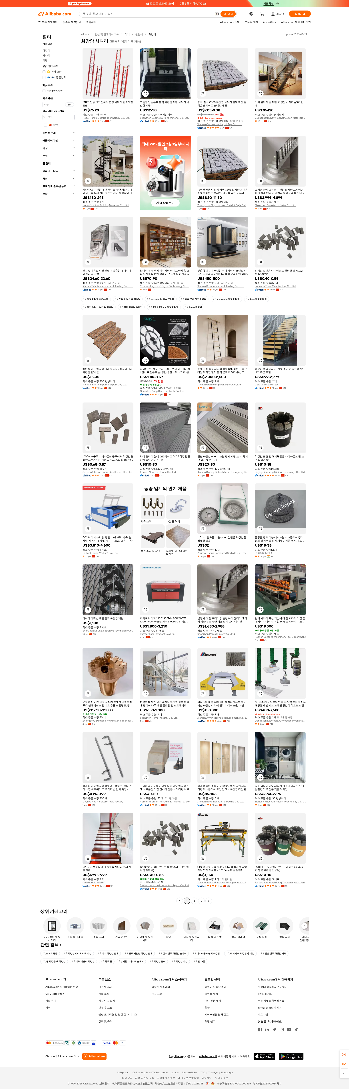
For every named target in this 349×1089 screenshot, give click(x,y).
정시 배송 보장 (107, 1000)
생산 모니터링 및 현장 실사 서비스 (118, 1014)
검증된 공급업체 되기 (270, 1007)
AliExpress (123, 1072)
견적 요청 (157, 993)
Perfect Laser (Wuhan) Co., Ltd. (100, 552)
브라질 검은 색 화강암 (129, 299)
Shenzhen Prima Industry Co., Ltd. (216, 633)
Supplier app (176, 1056)
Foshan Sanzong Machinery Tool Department (280, 636)
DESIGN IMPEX (263, 552)
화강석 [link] (152, 34)
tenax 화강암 (195, 307)
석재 (127, 34)
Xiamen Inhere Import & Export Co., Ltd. (105, 384)
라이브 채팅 (211, 993)
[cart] (263, 14)
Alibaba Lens (65, 1056)
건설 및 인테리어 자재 (107, 34)
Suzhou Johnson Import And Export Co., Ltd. (107, 472)
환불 (207, 1007)
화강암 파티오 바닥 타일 (79, 953)
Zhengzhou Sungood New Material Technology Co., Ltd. (108, 720)
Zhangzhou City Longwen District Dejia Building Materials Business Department (222, 205)
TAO (202, 1072)
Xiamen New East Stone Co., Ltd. (158, 472)
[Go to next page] (208, 901)
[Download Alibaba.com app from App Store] (264, 1056)
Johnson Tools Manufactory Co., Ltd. (275, 286)
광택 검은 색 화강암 (55, 961)
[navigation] (58, 468)
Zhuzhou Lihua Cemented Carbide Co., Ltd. (221, 552)
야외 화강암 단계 (110, 953)
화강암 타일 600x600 (98, 299)
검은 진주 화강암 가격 (275, 953)
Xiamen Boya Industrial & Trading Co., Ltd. (220, 286)
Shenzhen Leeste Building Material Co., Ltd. (164, 117)
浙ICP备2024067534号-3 (267, 1083)
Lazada (174, 1072)
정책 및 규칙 (105, 1021)
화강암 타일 (181, 961)
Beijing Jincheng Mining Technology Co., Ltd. (280, 472)
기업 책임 (50, 1000)
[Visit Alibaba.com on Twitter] (274, 1029)
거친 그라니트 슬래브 (133, 961)
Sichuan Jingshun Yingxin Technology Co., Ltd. (165, 286)
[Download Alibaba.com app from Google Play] (291, 1056)
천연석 (139, 34)
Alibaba (85, 34)
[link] (344, 1054)
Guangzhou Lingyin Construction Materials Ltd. (280, 117)
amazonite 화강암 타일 (228, 299)
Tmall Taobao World (157, 1072)
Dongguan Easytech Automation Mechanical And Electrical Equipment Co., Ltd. (280, 720)
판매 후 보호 (105, 1007)
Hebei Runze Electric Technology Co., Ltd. (106, 117)
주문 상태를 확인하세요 (271, 1000)
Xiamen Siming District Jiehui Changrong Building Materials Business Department (222, 472)
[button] (217, 14)
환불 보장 (104, 993)
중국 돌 (108, 961)
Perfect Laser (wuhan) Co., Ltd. (157, 633)
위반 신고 (210, 1021)
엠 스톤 (201, 961)
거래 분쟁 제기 (213, 1000)
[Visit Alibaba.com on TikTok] (296, 1029)
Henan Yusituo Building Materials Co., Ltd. (106, 205)
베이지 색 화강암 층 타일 (242, 953)
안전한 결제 (105, 986)
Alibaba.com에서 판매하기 (272, 986)
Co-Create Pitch (54, 993)
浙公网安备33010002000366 (234, 1083)
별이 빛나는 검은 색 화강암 (100, 307)
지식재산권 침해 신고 (217, 1014)
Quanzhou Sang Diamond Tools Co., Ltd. (162, 391)
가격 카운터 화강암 (85, 961)
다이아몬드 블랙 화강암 (208, 953)
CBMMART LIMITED (266, 384)
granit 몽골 (51, 953)
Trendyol (213, 1072)
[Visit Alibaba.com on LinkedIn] (267, 1029)
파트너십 (263, 1014)
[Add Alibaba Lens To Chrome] (94, 1056)
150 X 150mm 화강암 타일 (165, 307)
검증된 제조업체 (161, 986)
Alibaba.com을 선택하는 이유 (61, 986)
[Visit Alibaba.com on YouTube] (289, 1029)
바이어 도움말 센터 (215, 986)
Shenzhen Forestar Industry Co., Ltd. (275, 205)
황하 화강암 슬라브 (133, 307)
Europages (227, 1072)
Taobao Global (189, 1072)
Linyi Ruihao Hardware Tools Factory (103, 801)
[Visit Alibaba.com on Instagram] (282, 1029)
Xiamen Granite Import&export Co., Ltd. (219, 384)
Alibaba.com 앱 (208, 1056)
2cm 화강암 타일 (258, 299)
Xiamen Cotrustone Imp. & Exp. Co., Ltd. (219, 124)
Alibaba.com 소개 (55, 979)
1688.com (137, 1072)
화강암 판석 (159, 961)
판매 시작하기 (266, 993)
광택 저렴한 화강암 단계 (140, 953)
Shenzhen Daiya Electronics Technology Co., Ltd (108, 630)
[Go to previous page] (179, 901)
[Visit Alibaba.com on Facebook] (260, 1029)
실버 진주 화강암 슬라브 (174, 953)
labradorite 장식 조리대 (162, 299)
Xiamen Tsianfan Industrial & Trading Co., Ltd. (108, 286)
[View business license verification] (207, 1083)
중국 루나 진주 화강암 (195, 299)
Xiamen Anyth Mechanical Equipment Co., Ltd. (222, 717)
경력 (48, 1007)
